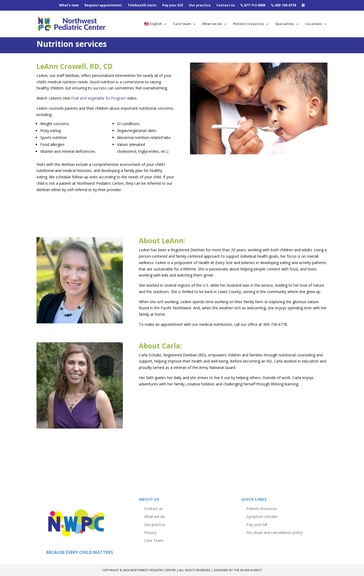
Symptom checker (262, 516)
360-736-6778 (285, 5)
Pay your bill (172, 5)
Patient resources (248, 24)
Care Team (153, 540)
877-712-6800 (254, 5)
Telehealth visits (142, 5)
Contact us (225, 5)
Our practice (200, 5)
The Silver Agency (248, 570)
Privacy (150, 532)
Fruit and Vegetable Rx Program (98, 98)
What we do (212, 24)
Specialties (284, 24)
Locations (313, 24)
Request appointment (103, 5)
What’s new (69, 5)
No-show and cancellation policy (274, 532)
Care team (182, 24)
